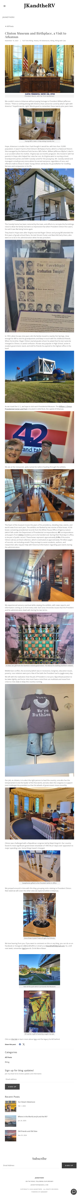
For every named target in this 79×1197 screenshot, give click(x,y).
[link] (39, 7)
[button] (8, 6)
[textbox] (39, 1079)
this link (14, 1039)
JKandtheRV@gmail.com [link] (39, 1185)
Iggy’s (24, 948)
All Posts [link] (8, 1057)
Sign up (12, 1087)
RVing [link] (7, 1062)
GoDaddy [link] (44, 1192)
